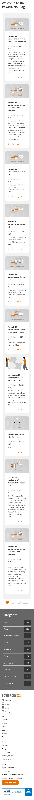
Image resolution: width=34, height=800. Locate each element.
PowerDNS (16, 649)
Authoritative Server (16, 636)
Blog (3, 730)
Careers (4, 723)
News (16, 622)
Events (16, 656)
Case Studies (6, 752)
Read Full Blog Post (15, 77)
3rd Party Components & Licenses (12, 774)
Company (5, 719)
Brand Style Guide (7, 756)
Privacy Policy (6, 771)
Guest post (16, 683)
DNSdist (16, 642)
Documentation (7, 759)
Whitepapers (6, 749)
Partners (4, 733)
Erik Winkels (12, 46)
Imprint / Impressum (8, 768)
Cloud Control (16, 663)
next (25, 602)
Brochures (5, 745)
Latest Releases (16, 676)
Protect (16, 669)
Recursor (16, 629)
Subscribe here (10, 782)
